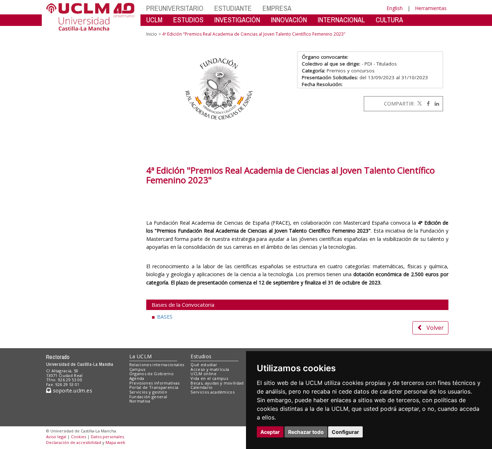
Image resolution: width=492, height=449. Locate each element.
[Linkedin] (435, 103)
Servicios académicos (212, 392)
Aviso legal (56, 436)
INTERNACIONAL (341, 19)
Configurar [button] (345, 432)
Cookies (78, 436)
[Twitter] (419, 103)
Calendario (202, 387)
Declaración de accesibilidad (73, 442)
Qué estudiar (204, 364)
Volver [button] (435, 328)
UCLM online (203, 373)
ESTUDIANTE (233, 8)
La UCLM (140, 356)
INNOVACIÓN (289, 19)
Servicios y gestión (148, 392)
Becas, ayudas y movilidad (217, 383)
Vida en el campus (209, 378)
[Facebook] (426, 103)
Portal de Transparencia (154, 387)
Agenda (136, 378)
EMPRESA (277, 8)
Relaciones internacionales (156, 364)
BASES (165, 316)
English (394, 8)
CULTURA (389, 19)
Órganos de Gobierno (151, 373)
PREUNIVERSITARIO (174, 8)
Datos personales (107, 436)
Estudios (201, 356)
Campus (137, 369)
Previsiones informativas (154, 383)
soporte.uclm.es (71, 390)
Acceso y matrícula (210, 369)
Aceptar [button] (270, 432)
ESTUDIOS (188, 19)
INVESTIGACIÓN (237, 19)
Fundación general (148, 396)
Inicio (151, 34)
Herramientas (431, 8)
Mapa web (115, 442)
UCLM (154, 19)
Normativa (140, 401)
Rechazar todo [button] (306, 432)
